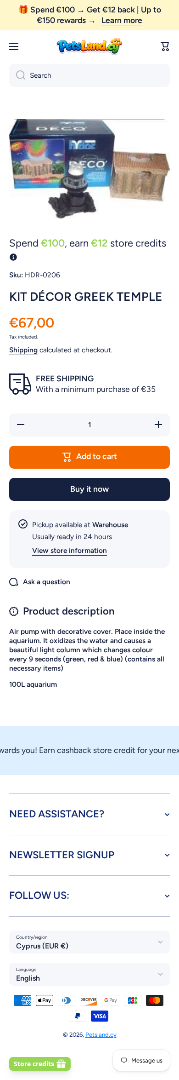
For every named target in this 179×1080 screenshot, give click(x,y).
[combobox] (89, 75)
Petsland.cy (101, 1034)
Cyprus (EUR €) (42, 946)
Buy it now (89, 489)
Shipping (23, 349)
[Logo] (89, 46)
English (28, 978)
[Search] (17, 75)
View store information (69, 550)
